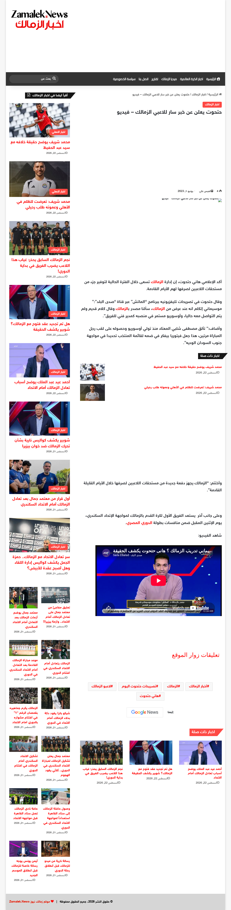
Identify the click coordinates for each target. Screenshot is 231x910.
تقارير (155, 79)
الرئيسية (211, 79)
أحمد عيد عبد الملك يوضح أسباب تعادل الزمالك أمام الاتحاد (205, 773)
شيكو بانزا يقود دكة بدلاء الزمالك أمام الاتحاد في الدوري (57, 718)
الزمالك (157, 282)
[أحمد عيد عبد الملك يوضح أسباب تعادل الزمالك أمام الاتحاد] (200, 753)
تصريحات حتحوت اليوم (139, 686)
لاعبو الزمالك (101, 686)
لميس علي (205, 191)
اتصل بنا (143, 79)
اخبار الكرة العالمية (191, 79)
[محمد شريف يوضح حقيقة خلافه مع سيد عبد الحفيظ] (92, 372)
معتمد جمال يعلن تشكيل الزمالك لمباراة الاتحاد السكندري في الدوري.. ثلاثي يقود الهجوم (56, 765)
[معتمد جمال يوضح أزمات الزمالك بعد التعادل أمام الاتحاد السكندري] (23, 597)
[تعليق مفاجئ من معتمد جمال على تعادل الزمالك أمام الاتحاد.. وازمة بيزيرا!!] (55, 595)
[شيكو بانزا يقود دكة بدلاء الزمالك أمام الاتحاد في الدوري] (55, 698)
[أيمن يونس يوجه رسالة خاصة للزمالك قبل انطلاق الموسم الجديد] (23, 849)
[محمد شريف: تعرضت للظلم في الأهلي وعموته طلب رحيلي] (92, 392)
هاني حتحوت (149, 696)
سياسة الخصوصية (124, 79)
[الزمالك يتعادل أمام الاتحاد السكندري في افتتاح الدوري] (55, 649)
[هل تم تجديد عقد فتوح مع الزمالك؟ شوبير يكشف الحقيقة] (150, 753)
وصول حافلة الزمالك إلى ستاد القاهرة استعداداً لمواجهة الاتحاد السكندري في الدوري (56, 818)
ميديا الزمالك (169, 79)
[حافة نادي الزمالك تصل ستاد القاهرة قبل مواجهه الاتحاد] (23, 796)
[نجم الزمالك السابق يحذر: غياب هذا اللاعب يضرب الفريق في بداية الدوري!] (101, 753)
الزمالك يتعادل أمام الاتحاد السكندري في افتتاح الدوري (56, 668)
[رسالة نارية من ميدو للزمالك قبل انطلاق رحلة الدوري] (55, 849)
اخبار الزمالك (199, 95)
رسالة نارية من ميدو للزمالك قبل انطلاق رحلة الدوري (57, 866)
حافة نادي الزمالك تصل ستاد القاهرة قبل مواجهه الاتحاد (25, 813)
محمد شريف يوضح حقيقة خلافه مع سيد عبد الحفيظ (188, 367)
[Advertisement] (152, 36)
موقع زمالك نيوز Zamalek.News (29, 902)
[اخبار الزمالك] (40, 19)
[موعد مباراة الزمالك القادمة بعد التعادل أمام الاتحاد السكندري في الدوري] (23, 648)
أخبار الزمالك (198, 686)
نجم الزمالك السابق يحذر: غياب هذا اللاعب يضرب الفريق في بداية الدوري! (103, 773)
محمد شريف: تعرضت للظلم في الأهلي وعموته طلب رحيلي (183, 387)
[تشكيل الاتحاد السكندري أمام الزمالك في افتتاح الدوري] (23, 744)
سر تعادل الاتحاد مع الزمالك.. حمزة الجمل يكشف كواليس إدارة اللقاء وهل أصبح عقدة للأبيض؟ (41, 563)
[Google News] (145, 712)
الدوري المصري (139, 523)
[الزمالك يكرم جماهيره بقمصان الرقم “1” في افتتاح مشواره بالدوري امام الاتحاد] (23, 696)
